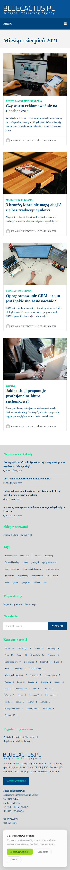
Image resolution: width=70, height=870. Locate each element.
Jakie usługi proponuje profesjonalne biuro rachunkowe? (26, 395)
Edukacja (20, 668)
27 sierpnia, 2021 (47, 326)
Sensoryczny (33, 708)
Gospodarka (37, 655)
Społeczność (11, 715)
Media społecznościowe (16, 675)
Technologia (24, 648)
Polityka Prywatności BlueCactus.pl (20, 737)
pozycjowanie (37, 576)
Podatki (32, 682)
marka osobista (11, 555)
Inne (8, 688)
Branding (46, 682)
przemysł (35, 562)
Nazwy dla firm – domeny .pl (17, 535)
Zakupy (59, 682)
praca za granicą (52, 569)
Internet (32, 702)
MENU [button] (7, 23)
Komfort (45, 702)
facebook (37, 555)
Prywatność (35, 695)
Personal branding (12, 562)
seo (48, 576)
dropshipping (23, 576)
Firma (19, 291)
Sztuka (20, 702)
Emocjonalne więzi (14, 708)
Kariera (9, 682)
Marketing (22, 101)
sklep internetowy (12, 569)
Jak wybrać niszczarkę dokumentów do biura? (27, 478)
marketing (49, 555)
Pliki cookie (51, 695)
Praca (27, 291)
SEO (8, 668)
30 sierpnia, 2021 (47, 140)
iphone (15, 582)
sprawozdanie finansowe (32, 569)
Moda (8, 702)
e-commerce (30, 662)
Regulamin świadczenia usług (17, 741)
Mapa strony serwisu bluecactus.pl (19, 604)
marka (25, 562)
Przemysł (45, 662)
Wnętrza (9, 695)
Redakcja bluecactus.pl (23, 140)
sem (45, 582)
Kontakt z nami (16, 781)
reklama (37, 582)
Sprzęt (22, 695)
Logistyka (35, 675)
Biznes (10, 101)
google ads (26, 582)
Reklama (36, 101)
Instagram (48, 708)
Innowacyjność (52, 675)
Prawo (49, 688)
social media (25, 555)
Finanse (10, 386)
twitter (55, 576)
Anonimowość (22, 688)
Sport (20, 682)
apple (7, 582)
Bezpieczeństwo (13, 662)
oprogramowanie (49, 562)
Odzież (37, 688)
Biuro (58, 662)
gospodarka (9, 576)
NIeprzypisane (36, 668)
